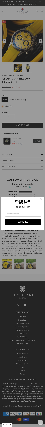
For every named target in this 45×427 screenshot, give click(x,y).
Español (5, 425)
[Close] (41, 199)
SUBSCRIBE (23, 222)
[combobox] (7, 425)
